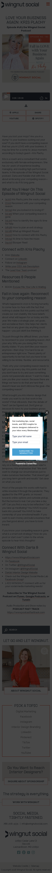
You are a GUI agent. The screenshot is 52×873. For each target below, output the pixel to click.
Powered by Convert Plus (26, 463)
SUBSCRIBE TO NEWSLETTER (26, 452)
